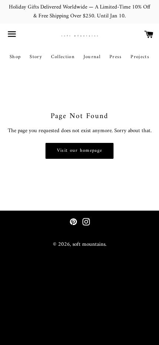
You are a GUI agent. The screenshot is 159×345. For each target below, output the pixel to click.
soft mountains (88, 244)
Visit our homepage (79, 150)
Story (36, 57)
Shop (15, 57)
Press (115, 57)
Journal (92, 57)
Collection (63, 57)
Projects (140, 57)
